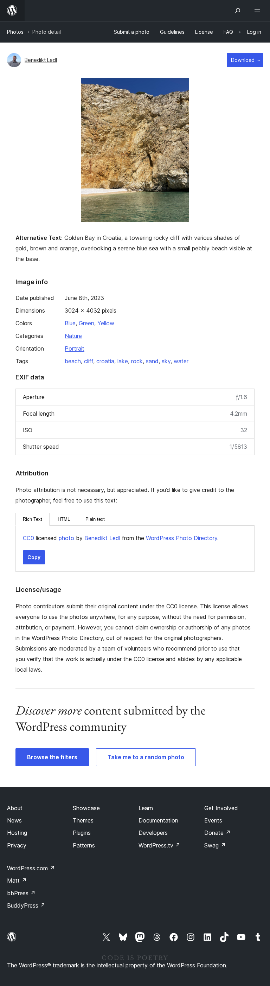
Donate (217, 832)
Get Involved (221, 808)
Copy (33, 557)
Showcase (86, 808)
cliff (88, 361)
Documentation (158, 820)
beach (73, 361)
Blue (70, 323)
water (181, 361)
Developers (153, 832)
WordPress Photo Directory (181, 538)
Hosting (17, 832)
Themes (83, 820)
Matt (17, 880)
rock (137, 361)
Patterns (84, 845)
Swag (215, 845)
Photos (15, 32)
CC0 (28, 538)
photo (66, 538)
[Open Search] (238, 10)
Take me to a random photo (146, 757)
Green (86, 323)
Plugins (82, 832)
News (14, 820)
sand (152, 361)
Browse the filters (52, 757)
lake (122, 361)
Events (213, 820)
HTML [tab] (64, 519)
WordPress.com (31, 868)
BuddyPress (26, 905)
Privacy (16, 845)
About (14, 808)
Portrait (74, 348)
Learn (146, 808)
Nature (73, 335)
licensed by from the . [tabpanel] (121, 538)
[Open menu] (259, 10)
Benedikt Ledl (41, 60)
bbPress (21, 893)
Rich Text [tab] (32, 519)
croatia (105, 361)
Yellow (105, 323)
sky (166, 361)
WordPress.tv (159, 845)
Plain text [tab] (95, 519)
